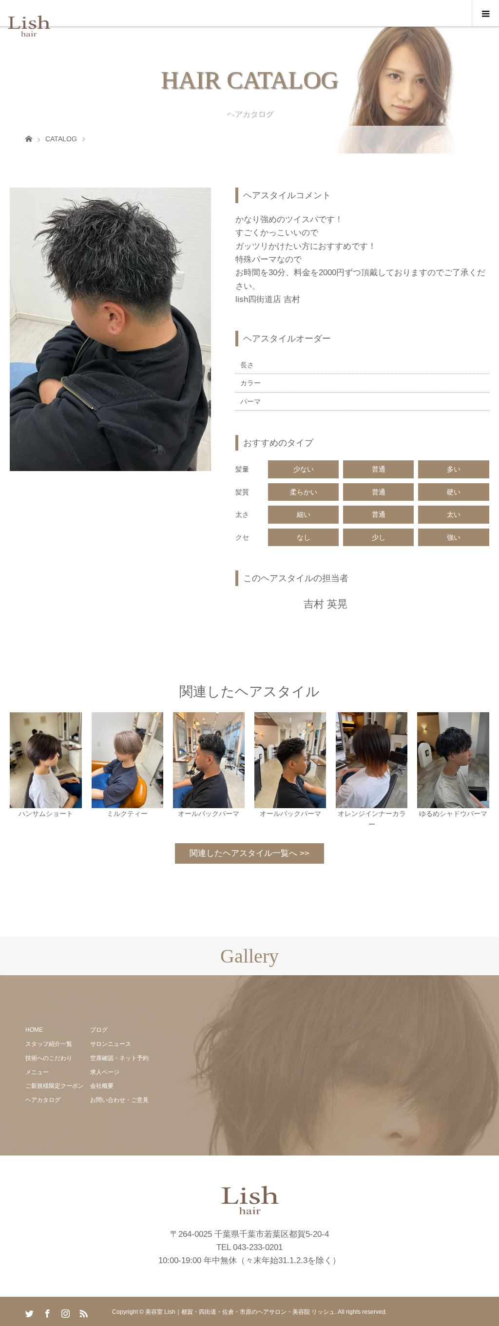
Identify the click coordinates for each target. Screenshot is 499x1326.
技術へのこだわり (48, 1058)
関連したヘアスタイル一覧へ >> (249, 853)
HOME (34, 1029)
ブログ (99, 1029)
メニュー (37, 1072)
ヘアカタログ (42, 1100)
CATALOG (61, 139)
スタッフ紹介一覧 (48, 1044)
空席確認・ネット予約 (119, 1058)
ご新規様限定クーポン (54, 1085)
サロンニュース (110, 1044)
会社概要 (102, 1085)
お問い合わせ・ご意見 (119, 1100)
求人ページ (104, 1072)
